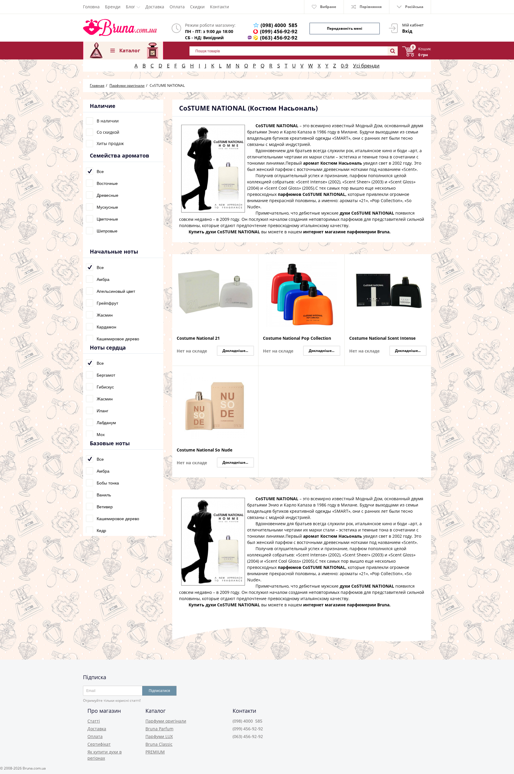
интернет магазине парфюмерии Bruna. (347, 232)
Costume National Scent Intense (382, 338)
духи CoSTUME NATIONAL (367, 213)
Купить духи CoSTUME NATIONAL (224, 232)
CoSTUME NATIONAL (277, 125)
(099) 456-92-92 (278, 31)
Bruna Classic (159, 744)
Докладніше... (235, 350)
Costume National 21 (198, 338)
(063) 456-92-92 (278, 37)
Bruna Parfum (159, 728)
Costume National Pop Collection (297, 338)
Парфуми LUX (159, 736)
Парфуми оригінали (165, 721)
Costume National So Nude (204, 450)
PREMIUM (155, 752)
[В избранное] (252, 270)
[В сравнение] (252, 262)
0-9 (344, 65)
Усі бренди (366, 65)
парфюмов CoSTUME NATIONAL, (312, 194)
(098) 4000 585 (279, 25)
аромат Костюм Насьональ (332, 163)
